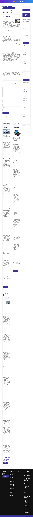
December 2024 (24, 56)
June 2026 (23, 47)
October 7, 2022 (5, 14)
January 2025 (24, 54)
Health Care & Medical (25, 100)
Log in (18, 473)
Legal (23, 105)
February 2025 (24, 52)
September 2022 (24, 68)
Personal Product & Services (26, 109)
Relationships (24, 116)
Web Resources (26, 512)
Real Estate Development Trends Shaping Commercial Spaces (26, 32)
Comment (4, 85)
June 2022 (11, 495)
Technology (23, 121)
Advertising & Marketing (25, 82)
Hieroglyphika (5, 1)
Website (3, 107)
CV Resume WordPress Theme (14, 515)
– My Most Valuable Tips (6, 457)
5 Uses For (4, 78)
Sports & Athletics (26, 506)
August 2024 (24, 63)
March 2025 (11, 477)
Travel (23, 123)
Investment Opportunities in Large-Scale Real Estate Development (25, 23)
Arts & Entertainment (25, 84)
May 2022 (11, 496)
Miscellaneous (24, 107)
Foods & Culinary (24, 96)
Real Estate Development (25, 114)
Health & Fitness (24, 98)
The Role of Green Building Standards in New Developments (25, 37)
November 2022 (24, 65)
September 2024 (24, 61)
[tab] (14, 1)
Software (23, 118)
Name (3, 98)
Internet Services (26, 492)
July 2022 (23, 72)
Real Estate (9, 6)
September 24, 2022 (7, 297)
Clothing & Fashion (24, 91)
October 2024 (24, 59)
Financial (25, 483)
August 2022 (24, 70)
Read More (6, 287)
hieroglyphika (10, 14)
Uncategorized (24, 125)
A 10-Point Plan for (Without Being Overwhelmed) (6, 294)
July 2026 (23, 45)
